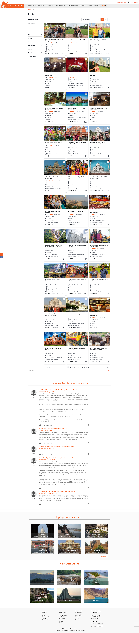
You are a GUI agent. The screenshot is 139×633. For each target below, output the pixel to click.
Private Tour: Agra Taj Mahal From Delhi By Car (53, 429)
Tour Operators (78, 615)
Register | (131, 2)
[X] (93, 621)
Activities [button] (41, 6)
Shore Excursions (60, 6)
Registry (60, 622)
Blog (43, 615)
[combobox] (100, 626)
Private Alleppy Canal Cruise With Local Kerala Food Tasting (57, 491)
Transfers (50, 6)
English (99, 626)
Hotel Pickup (62, 618)
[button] (1, 254)
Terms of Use (45, 618)
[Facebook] (92, 621)
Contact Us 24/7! (95, 618)
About (96, 6)
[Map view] (106, 19)
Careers (76, 618)
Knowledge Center (46, 617)
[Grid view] (102, 19)
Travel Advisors (78, 612)
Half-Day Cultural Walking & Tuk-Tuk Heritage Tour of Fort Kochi (58, 390)
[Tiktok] (96, 621)
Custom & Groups (72, 6)
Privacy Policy (45, 619)
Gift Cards (61, 621)
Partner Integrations (79, 614)
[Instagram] (95, 621)
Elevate (89, 6)
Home (30, 9)
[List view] (109, 19)
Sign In (136, 2)
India (34, 9)
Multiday (82, 6)
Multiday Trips (62, 617)
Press (43, 614)
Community (77, 619)
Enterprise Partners (79, 617)
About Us (44, 612)
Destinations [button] (31, 6)
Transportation (62, 614)
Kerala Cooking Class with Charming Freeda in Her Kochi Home (58, 458)
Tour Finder (61, 624)
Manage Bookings (63, 619)
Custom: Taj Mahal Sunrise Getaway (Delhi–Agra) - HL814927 (57, 446)
